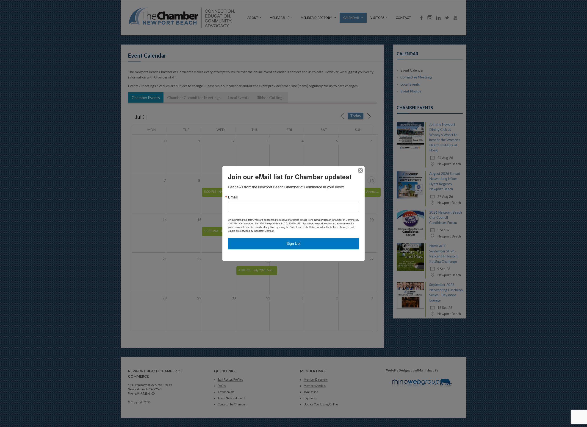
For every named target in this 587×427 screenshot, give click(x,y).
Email (233, 197)
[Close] (360, 170)
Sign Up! (293, 244)
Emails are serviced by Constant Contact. (251, 230)
